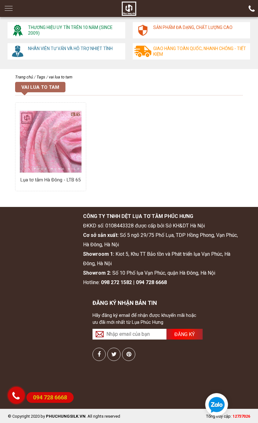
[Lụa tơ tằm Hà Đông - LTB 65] (51, 142)
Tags (40, 77)
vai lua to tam (60, 77)
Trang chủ (24, 77)
